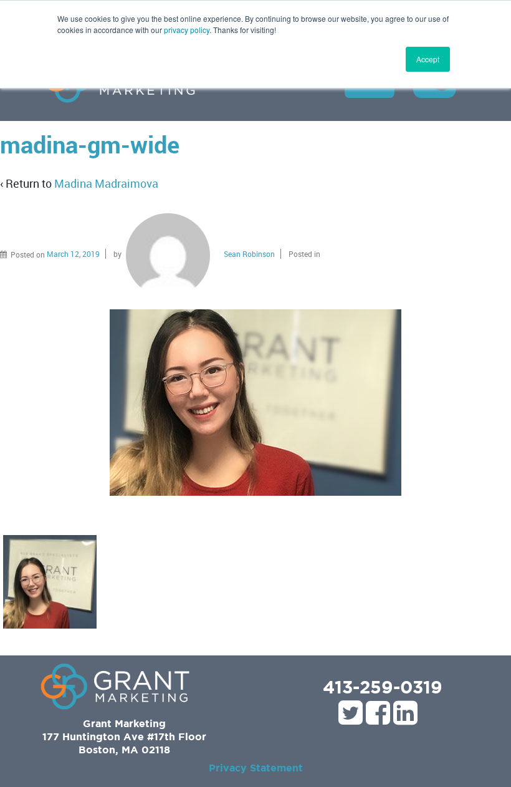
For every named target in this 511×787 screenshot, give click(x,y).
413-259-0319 (382, 687)
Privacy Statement (256, 767)
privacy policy (186, 29)
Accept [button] (427, 59)
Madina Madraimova (106, 183)
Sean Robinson (249, 254)
